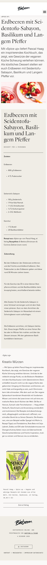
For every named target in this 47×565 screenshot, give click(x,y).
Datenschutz (38, 553)
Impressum (28, 553)
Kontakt (7, 553)
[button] (44, 11)
